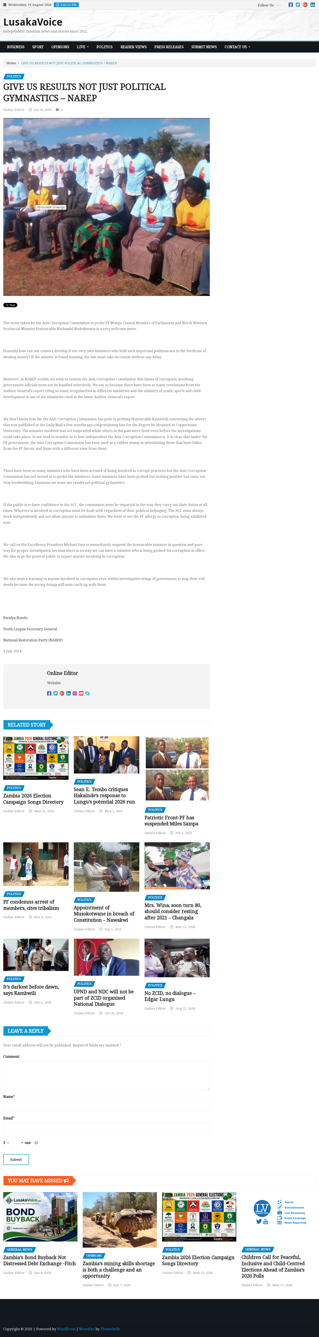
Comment (11, 1056)
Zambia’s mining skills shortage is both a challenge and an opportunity (119, 1270)
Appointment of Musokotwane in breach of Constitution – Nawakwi (104, 914)
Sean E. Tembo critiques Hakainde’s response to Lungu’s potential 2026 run (104, 796)
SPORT (38, 47)
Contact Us (236, 47)
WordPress (66, 1329)
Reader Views (134, 47)
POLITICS (105, 47)
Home (11, 63)
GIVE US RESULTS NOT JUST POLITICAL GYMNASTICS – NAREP (69, 63)
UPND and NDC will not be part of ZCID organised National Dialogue (104, 998)
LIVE (81, 47)
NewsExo (87, 1329)
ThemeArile (110, 1329)
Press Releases (169, 47)
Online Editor (14, 110)
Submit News (204, 47)
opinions (60, 47)
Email (9, 1118)
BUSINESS (16, 47)
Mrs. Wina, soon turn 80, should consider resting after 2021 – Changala (173, 911)
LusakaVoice (32, 22)
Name (9, 1097)
